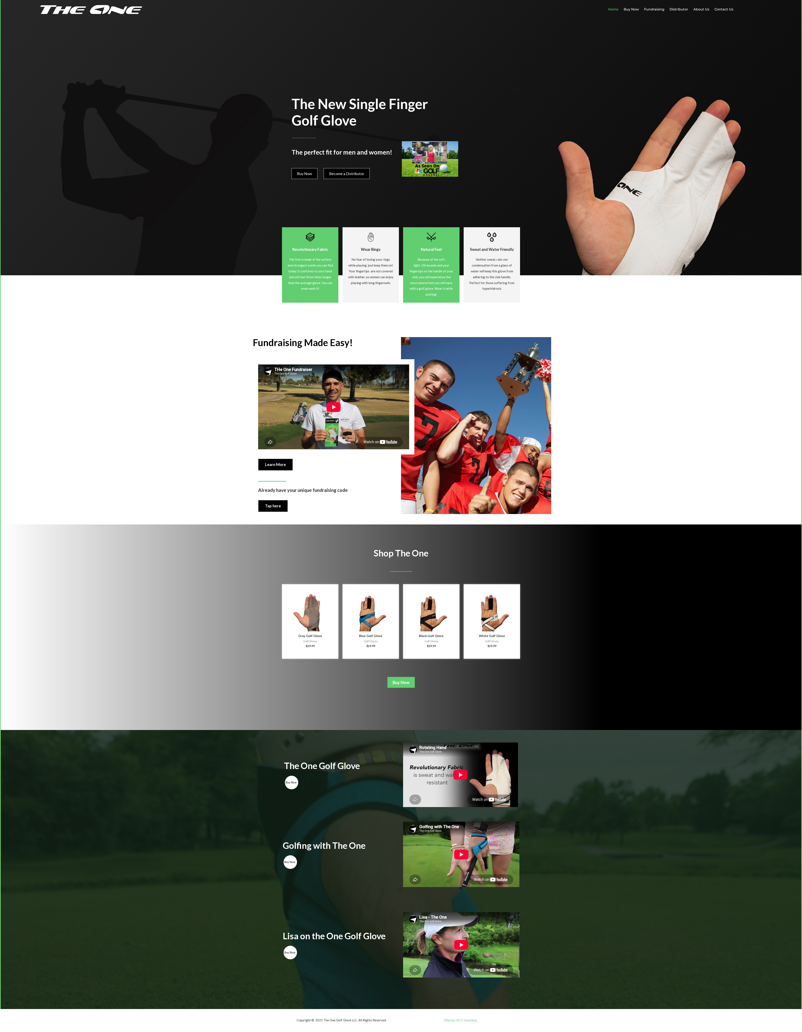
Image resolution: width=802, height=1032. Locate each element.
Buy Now (631, 9)
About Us (701, 9)
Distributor (679, 9)
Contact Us (723, 9)
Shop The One (401, 553)
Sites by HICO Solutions (460, 1020)
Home (613, 9)
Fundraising (654, 9)
